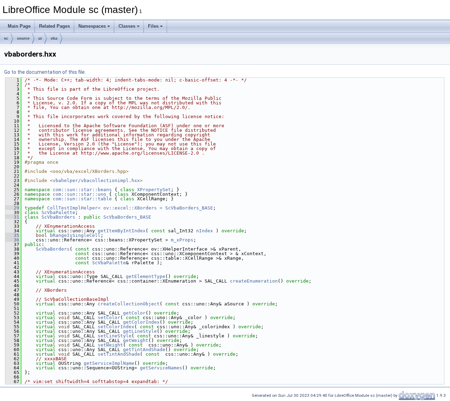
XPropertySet (154, 189)
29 (12, 208)
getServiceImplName (109, 363)
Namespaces (92, 26)
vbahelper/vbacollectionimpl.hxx (96, 180)
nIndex (204, 230)
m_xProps (182, 239)
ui (40, 38)
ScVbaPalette (58, 212)
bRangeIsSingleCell (75, 235)
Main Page (19, 26)
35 (12, 235)
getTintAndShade (144, 349)
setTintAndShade (119, 354)
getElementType (145, 276)
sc (6, 38)
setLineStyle (114, 335)
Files (153, 26)
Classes (126, 26)
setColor (109, 317)
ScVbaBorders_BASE (189, 208)
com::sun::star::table (82, 198)
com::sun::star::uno (79, 194)
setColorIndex (116, 326)
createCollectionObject (129, 303)
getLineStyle (140, 331)
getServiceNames (161, 367)
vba (54, 38)
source (23, 38)
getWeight (135, 340)
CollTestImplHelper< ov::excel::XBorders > (104, 208)
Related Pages (54, 26)
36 (12, 239)
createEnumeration (254, 281)
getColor (134, 313)
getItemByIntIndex (122, 230)
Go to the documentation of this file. (45, 72)
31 (12, 217)
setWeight (110, 345)
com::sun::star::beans (82, 189)
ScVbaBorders (58, 217)
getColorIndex (141, 322)
